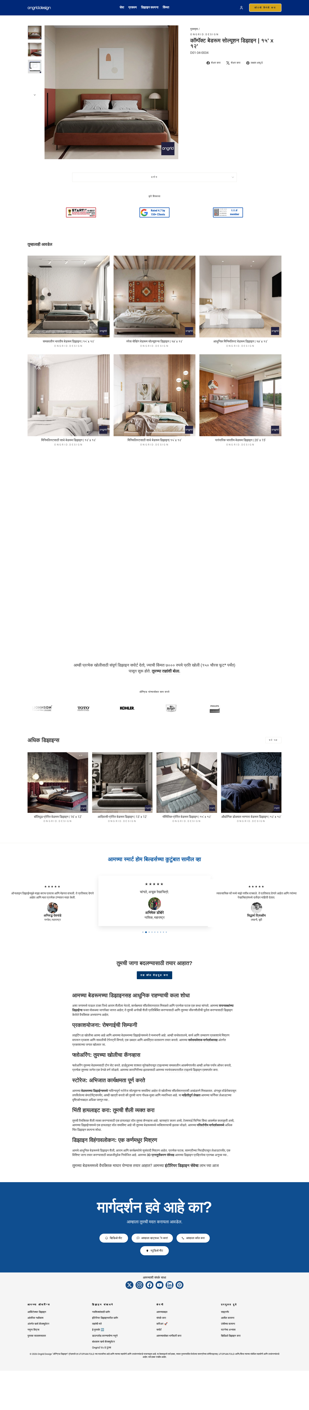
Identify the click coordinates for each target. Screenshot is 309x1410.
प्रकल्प (132, 7)
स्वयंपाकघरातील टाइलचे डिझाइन (183, 1070)
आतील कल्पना (227, 1318)
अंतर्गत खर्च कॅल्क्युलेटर (38, 1323)
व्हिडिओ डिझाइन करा (231, 1335)
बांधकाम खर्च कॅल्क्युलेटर (103, 1341)
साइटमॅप (225, 1312)
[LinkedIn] (169, 1285)
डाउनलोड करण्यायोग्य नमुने (105, 1335)
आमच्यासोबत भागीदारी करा (168, 1335)
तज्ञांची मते (97, 1323)
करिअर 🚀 (162, 1323)
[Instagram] (139, 1285)
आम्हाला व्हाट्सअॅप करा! (154, 1238)
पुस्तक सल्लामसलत (37, 1335)
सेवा (122, 7)
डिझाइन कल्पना (149, 7)
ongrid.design (204, 34)
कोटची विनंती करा (265, 7)
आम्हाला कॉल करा (195, 1238)
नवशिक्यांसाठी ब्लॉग (101, 1312)
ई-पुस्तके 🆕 (98, 1329)
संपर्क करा (161, 1318)
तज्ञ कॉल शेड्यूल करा (155, 975)
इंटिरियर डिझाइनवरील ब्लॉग (105, 1318)
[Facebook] (149, 1285)
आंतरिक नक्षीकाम (35, 1318)
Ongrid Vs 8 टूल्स (101, 1347)
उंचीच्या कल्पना (228, 1323)
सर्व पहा (273, 740)
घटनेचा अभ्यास (228, 1329)
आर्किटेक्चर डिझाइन (37, 1312)
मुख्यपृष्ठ (194, 29)
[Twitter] (129, 1285)
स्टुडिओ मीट (157, 1250)
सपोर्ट (159, 1329)
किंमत (166, 7)
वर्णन (154, 177)
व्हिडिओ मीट (116, 1238)
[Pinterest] (179, 1285)
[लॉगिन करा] (241, 7)
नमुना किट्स (33, 1329)
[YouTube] (159, 1285)
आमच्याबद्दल (161, 1312)
